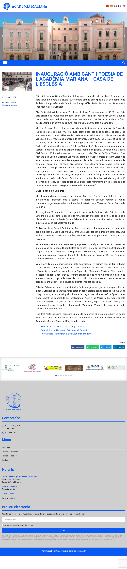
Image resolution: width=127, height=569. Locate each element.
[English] (124, 6)
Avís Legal (6, 448)
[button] (2, 36)
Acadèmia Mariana (9, 105)
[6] (68, 375)
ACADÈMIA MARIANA (29, 6)
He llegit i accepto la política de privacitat (19, 525)
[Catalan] (107, 6)
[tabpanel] (11, 367)
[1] (56, 375)
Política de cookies (9, 456)
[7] (71, 375)
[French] (119, 6)
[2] (58, 375)
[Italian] (115, 6)
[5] (66, 375)
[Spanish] (111, 6)
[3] (61, 375)
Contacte (5, 460)
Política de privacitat (10, 452)
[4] (63, 375)
